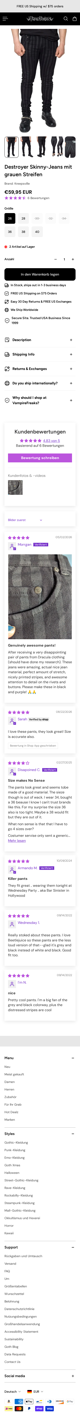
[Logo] (40, 18)
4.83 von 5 (51, 440)
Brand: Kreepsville (17, 184)
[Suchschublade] (65, 19)
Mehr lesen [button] (17, 840)
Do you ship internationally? (35, 383)
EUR (36, 1392)
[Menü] (5, 19)
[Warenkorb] (74, 19)
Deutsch (10, 1392)
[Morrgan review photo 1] (40, 596)
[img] (18, 537)
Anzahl (9, 259)
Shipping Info (23, 354)
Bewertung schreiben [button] (40, 457)
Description (21, 340)
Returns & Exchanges (29, 369)
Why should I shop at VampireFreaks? (29, 400)
